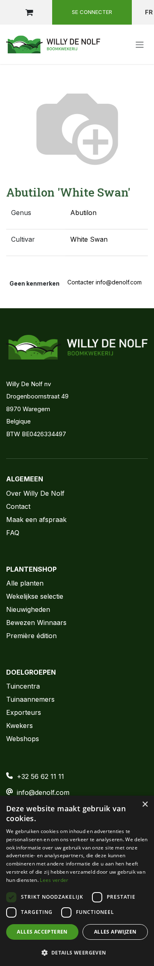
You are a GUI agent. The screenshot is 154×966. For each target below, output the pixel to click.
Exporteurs (23, 712)
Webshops (22, 739)
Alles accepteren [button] (42, 931)
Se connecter (92, 12)
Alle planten (25, 583)
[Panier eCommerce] (29, 12)
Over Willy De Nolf (35, 493)
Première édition (31, 636)
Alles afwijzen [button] (115, 931)
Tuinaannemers (30, 699)
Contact (18, 506)
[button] (77, 952)
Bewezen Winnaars (36, 622)
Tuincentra (23, 686)
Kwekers (19, 725)
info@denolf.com (43, 792)
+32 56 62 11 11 (40, 776)
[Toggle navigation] (139, 44)
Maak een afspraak (36, 519)
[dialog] (77, 881)
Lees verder (54, 880)
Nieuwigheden (28, 609)
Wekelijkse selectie (34, 596)
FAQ (12, 533)
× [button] (145, 804)
